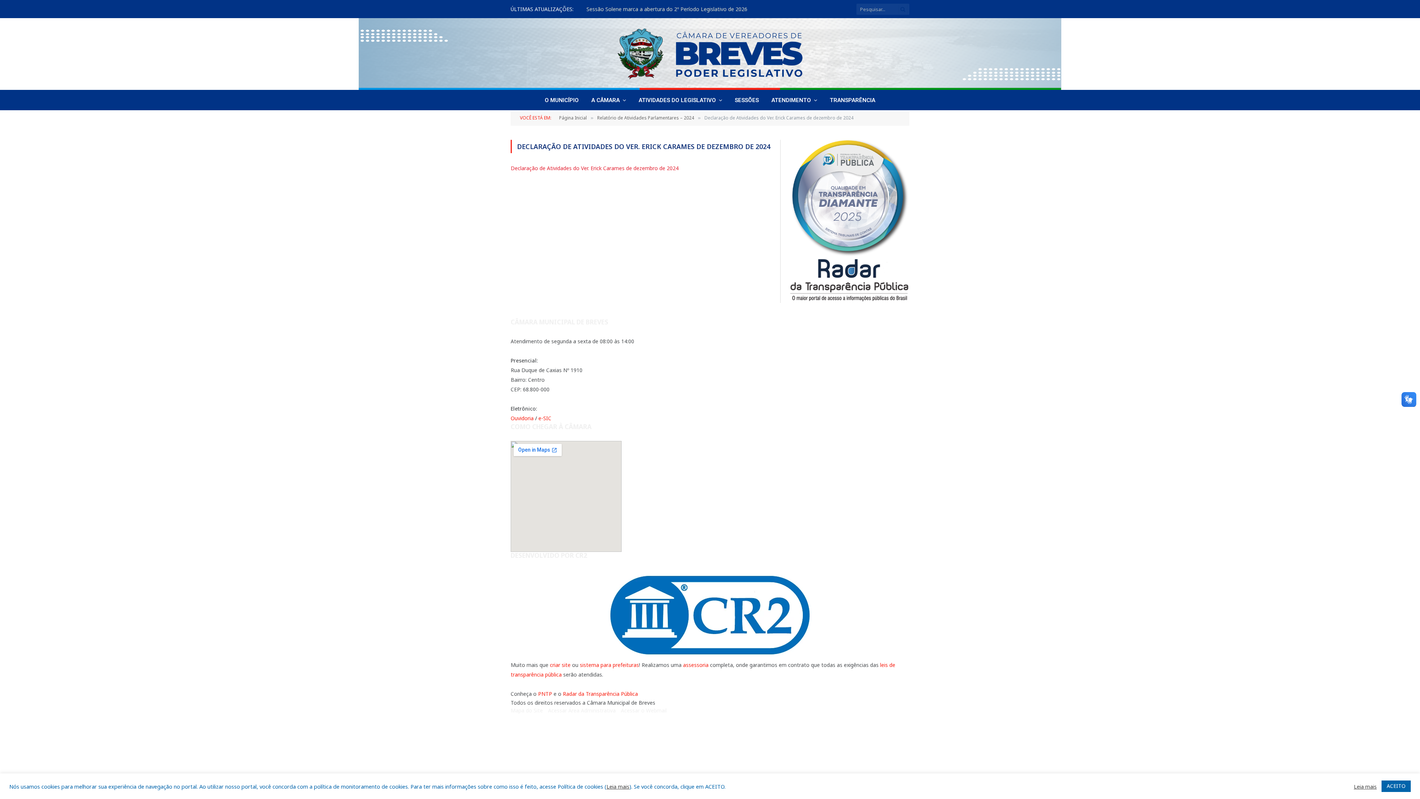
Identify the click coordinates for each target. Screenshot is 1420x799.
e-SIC (544, 418)
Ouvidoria (522, 418)
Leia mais (617, 786)
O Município (562, 100)
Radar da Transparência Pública (600, 693)
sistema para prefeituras (609, 664)
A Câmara (605, 100)
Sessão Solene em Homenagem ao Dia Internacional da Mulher (663, 9)
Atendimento (791, 100)
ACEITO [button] (1396, 785)
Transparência (852, 100)
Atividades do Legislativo (677, 100)
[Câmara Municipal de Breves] (710, 54)
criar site (560, 664)
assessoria (696, 664)
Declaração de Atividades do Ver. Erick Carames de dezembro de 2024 (595, 168)
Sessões (747, 100)
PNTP (545, 693)
